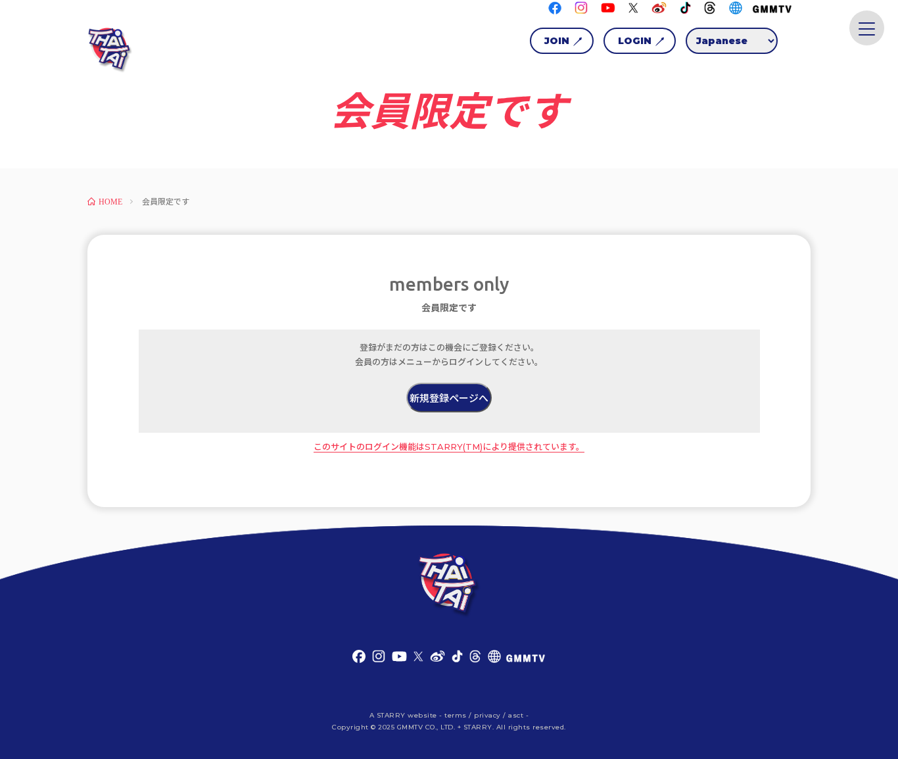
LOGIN (634, 41)
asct (515, 715)
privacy (487, 715)
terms (455, 715)
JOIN (556, 41)
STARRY (391, 715)
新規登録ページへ (449, 398)
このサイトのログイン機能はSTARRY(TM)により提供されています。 (449, 446)
